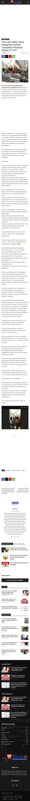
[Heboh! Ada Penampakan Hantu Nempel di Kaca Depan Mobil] (24, 644)
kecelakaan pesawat (16, 470)
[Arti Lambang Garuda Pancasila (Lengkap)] (5, 564)
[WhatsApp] (13, 56)
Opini (7, 6)
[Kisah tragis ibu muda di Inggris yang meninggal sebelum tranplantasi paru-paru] (25, 593)
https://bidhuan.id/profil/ (15, 511)
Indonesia (11, 6)
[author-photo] (15, 506)
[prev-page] (2, 570)
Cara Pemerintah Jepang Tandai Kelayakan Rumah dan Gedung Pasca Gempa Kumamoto (8, 491)
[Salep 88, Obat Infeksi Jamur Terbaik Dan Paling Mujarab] (24, 601)
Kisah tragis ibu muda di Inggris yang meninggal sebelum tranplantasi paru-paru (9, 592)
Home (3, 6)
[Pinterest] (10, 56)
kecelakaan (8, 470)
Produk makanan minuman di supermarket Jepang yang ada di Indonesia (10, 628)
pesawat (23, 470)
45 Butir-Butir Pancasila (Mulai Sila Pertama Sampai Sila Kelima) (19, 557)
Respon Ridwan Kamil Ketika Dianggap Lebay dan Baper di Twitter (9, 651)
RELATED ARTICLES (7, 544)
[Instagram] (15, 537)
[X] (6, 56)
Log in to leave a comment (15, 580)
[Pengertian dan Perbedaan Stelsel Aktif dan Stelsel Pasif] (5, 549)
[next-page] (5, 570)
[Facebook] (3, 56)
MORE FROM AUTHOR (19, 544)
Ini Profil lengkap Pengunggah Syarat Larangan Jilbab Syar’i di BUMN (9, 620)
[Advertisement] (15, 23)
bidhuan (4, 53)
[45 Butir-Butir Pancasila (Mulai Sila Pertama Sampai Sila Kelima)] (5, 557)
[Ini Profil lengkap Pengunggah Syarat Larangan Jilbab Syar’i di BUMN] (26, 620)
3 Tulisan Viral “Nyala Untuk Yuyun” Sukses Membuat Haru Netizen (22, 490)
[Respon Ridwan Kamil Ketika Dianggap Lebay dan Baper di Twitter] (24, 652)
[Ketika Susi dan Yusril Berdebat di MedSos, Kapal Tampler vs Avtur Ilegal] (24, 637)
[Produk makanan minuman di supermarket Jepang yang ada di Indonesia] (24, 629)
